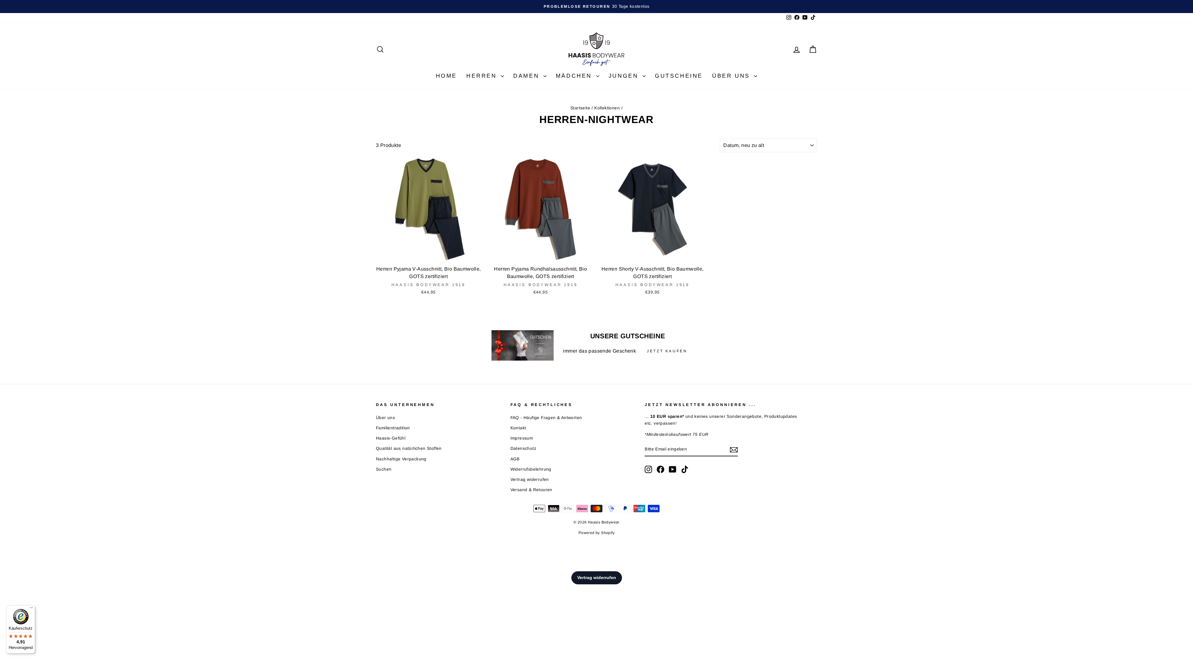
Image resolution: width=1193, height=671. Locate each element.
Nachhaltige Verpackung (401, 459)
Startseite (580, 108)
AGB (515, 459)
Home (446, 76)
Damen (527, 76)
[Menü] (31, 609)
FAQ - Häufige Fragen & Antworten (546, 417)
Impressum (521, 438)
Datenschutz (523, 448)
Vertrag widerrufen (529, 479)
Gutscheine (679, 76)
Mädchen (575, 76)
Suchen (383, 469)
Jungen (625, 76)
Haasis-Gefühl (390, 438)
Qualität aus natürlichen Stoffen (409, 448)
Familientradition (393, 428)
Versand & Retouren (531, 489)
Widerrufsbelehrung (530, 469)
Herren (482, 76)
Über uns (732, 76)
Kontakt (518, 428)
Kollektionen (607, 108)
